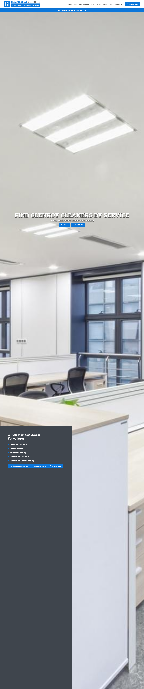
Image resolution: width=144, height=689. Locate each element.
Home (70, 4)
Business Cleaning (18, 452)
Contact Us (119, 4)
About (111, 4)
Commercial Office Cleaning (22, 460)
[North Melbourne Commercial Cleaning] (22, 6)
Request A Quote (40, 466)
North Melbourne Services (19, 466)
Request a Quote (101, 4)
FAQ (92, 4)
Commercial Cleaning (81, 4)
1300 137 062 (133, 4)
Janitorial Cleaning (18, 444)
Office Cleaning (16, 448)
